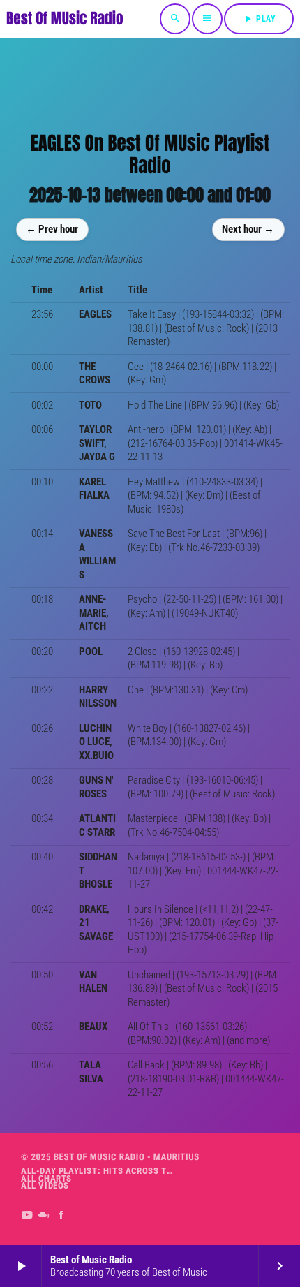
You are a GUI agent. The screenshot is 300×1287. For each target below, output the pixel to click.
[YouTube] (27, 1216)
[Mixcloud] (44, 1216)
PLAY (259, 18)
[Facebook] (62, 1216)
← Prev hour (52, 229)
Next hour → (248, 229)
